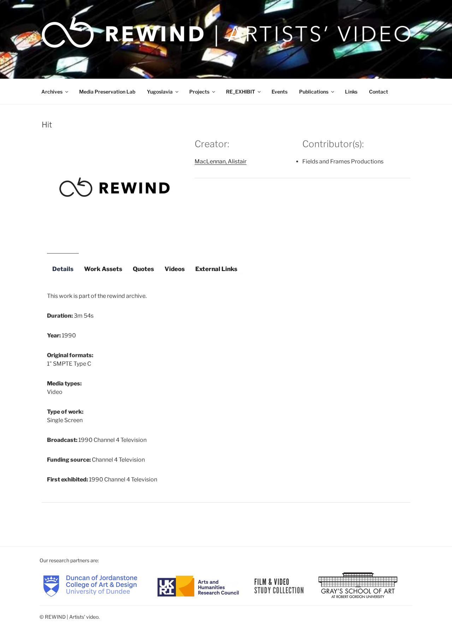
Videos (175, 268)
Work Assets (103, 268)
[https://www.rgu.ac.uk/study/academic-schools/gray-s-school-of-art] (358, 585)
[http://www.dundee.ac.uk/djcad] (90, 585)
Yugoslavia (160, 92)
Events (279, 92)
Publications (313, 92)
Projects (199, 92)
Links (351, 92)
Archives (52, 92)
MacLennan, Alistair (220, 161)
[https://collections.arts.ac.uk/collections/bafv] (279, 585)
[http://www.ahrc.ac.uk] (198, 585)
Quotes (143, 268)
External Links (216, 268)
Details (62, 268)
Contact (378, 92)
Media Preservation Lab (107, 92)
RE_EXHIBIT (240, 92)
